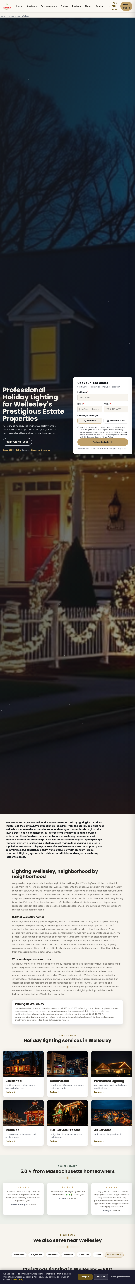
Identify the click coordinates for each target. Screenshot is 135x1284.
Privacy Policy (107, 437)
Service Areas (48, 6)
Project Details (101, 442)
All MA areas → (114, 1254)
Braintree (53, 1254)
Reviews (76, 6)
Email (80, 404)
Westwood (19, 1254)
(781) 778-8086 (114, 6)
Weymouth (36, 1254)
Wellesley (26, 16)
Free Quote (126, 6)
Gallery (64, 6)
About (88, 6)
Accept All (85, 1277)
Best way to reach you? (88, 415)
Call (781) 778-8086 (17, 441)
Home (19, 6)
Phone (107, 404)
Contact (99, 6)
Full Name (82, 392)
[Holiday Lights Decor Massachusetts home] (7, 6)
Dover (98, 1254)
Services (30, 6)
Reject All (101, 1277)
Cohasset (84, 1254)
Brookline (68, 1254)
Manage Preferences (120, 1277)
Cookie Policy (17, 1279)
